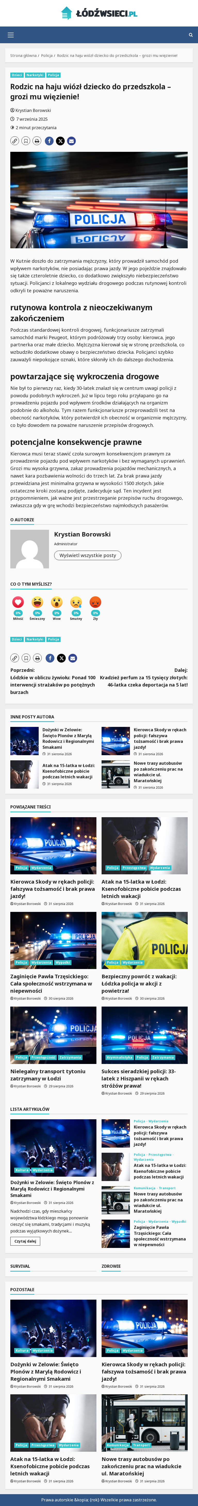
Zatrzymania (70, 1057)
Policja (53, 75)
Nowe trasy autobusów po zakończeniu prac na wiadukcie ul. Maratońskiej (116, 774)
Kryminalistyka (119, 1057)
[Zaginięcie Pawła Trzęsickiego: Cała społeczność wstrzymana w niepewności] (53, 940)
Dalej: (144, 677)
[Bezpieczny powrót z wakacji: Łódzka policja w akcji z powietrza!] (145, 940)
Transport (167, 1188)
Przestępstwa (134, 868)
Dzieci (17, 75)
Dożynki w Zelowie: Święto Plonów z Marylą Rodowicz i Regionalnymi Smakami (24, 741)
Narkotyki (35, 75)
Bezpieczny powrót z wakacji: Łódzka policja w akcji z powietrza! (139, 983)
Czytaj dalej (27, 1242)
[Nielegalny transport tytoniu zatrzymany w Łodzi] (53, 1035)
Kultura (22, 1170)
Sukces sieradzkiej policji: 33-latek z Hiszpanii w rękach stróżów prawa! (139, 1078)
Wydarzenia (41, 868)
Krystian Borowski (33, 110)
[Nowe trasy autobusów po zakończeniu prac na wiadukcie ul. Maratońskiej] (145, 1423)
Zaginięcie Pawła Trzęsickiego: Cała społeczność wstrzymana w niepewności (51, 983)
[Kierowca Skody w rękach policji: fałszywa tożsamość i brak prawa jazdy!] (53, 846)
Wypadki (63, 962)
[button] (10, 35)
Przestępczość (43, 1057)
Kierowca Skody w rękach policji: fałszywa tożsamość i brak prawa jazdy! (116, 741)
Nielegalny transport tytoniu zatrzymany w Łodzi (48, 1075)
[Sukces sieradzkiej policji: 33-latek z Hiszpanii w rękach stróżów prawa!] (145, 1035)
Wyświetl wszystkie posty (88, 555)
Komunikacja (145, 1188)
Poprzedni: (52, 681)
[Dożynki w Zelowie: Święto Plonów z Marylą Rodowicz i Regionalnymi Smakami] (53, 1148)
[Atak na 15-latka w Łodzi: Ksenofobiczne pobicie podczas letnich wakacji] (145, 846)
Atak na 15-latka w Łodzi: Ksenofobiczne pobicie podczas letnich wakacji (24, 774)
